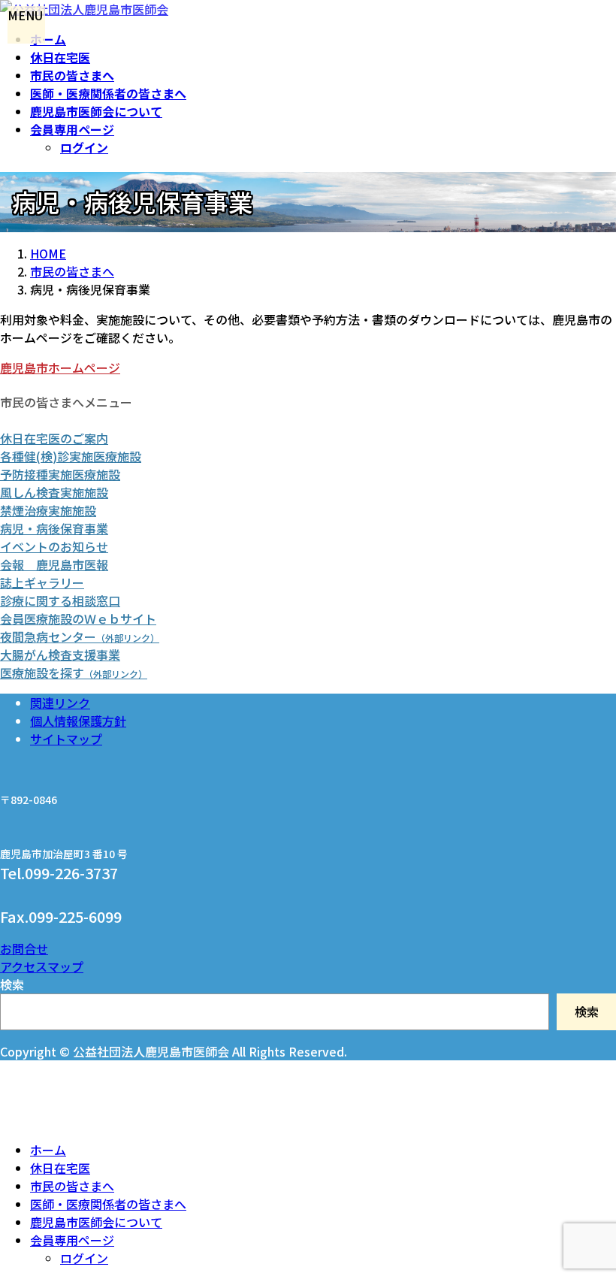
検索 (12, 984)
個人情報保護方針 (78, 721)
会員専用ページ (72, 1240)
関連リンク (60, 703)
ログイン (84, 147)
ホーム (48, 1150)
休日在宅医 (60, 1168)
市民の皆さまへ (72, 1186)
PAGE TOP (586, 1252)
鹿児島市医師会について (96, 1222)
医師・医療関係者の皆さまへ (108, 1204)
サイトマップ (66, 739)
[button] (308, 367)
